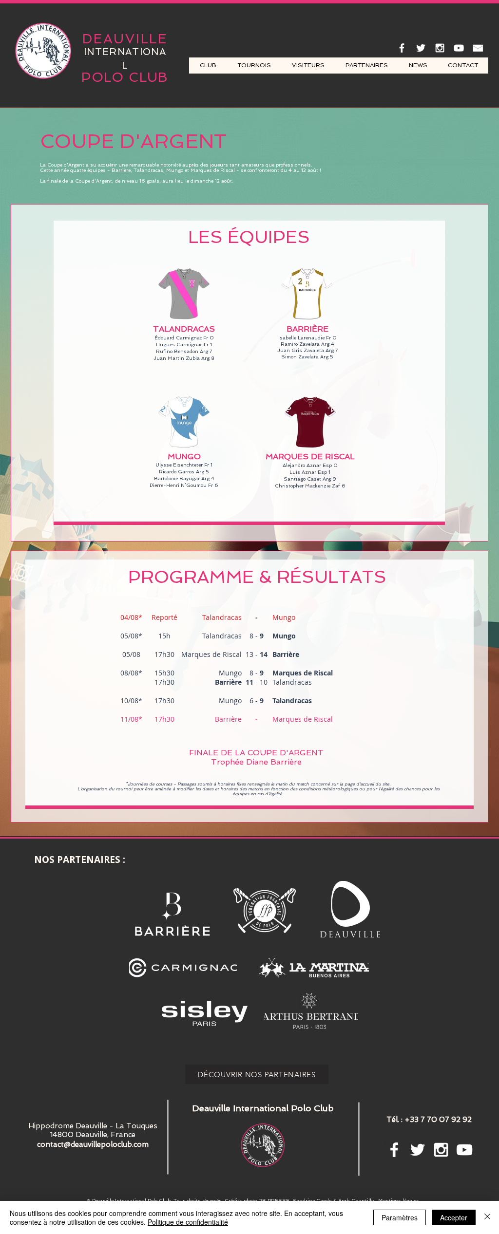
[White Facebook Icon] (402, 48)
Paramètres (400, 1217)
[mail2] (478, 48)
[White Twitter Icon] (421, 48)
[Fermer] (487, 1217)
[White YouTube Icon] (459, 48)
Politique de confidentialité (188, 1222)
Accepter (453, 1217)
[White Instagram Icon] (440, 48)
